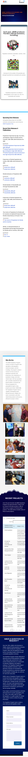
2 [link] (14, 630)
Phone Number (9, 717)
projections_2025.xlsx (9, 207)
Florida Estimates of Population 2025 (12, 174)
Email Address (9, 723)
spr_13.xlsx (7, 236)
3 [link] (16, 630)
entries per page (11, 518)
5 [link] (21, 630)
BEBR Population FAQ (8, 123)
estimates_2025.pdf (9, 178)
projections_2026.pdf (9, 167)
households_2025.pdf (9, 191)
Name (7, 710)
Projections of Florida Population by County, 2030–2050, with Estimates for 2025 (13, 161)
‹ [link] (9, 630)
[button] (13, 526)
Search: (11, 521)
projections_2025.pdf (9, 205)
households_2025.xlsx (9, 192)
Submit (18, 743)
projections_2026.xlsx (9, 169)
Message (8, 729)
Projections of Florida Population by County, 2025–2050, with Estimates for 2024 (13, 199)
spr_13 (6, 234)
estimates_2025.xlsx (9, 180)
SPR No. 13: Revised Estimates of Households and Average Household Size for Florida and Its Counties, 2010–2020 (13, 228)
